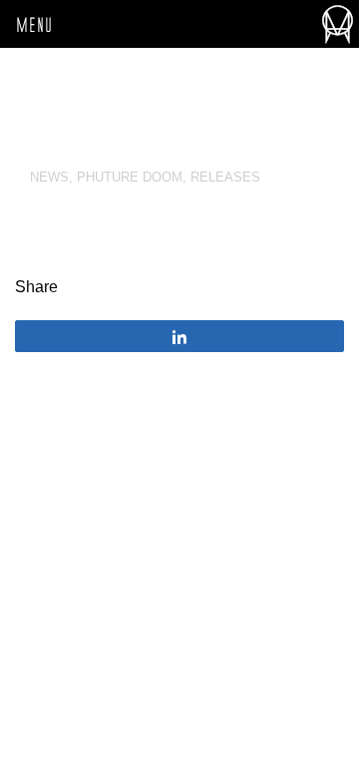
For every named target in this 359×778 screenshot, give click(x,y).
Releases (225, 177)
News (49, 177)
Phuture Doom (129, 177)
